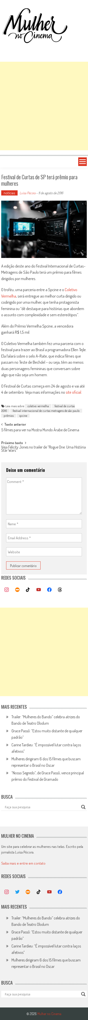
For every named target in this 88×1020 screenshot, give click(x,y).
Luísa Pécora (27, 193)
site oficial (73, 392)
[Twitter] (17, 892)
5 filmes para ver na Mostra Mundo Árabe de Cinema (40, 430)
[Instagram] (6, 590)
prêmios (9, 416)
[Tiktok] (28, 590)
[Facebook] (49, 590)
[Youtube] (38, 590)
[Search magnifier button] (83, 807)
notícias (9, 193)
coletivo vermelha (38, 406)
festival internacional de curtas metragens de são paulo (46, 411)
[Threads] (60, 590)
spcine (23, 416)
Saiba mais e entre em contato (23, 863)
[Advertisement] (44, 106)
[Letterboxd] (17, 590)
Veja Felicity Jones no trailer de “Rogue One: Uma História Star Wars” (43, 449)
